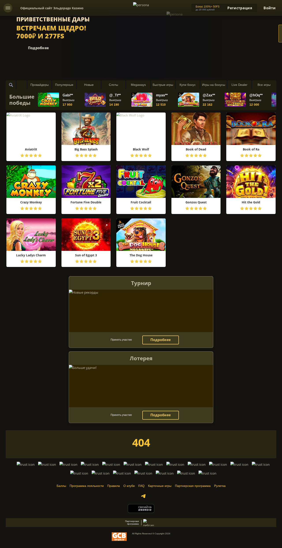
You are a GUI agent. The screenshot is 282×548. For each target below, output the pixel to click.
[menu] (8, 8)
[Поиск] (11, 84)
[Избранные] (21, 84)
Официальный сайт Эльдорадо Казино (51, 8)
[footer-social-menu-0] (143, 496)
